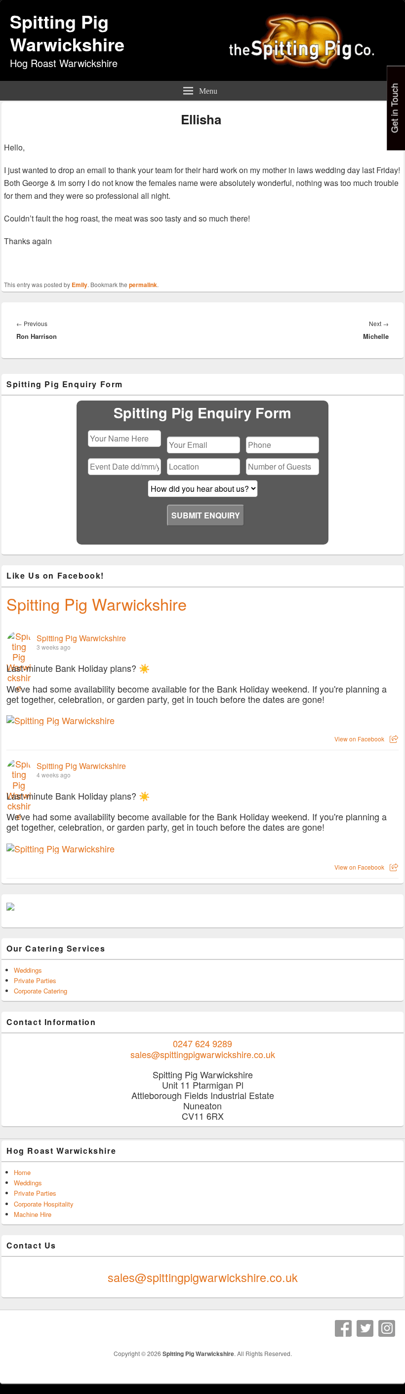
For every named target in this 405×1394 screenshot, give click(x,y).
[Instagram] (386, 1328)
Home (22, 1172)
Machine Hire (32, 1214)
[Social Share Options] (394, 738)
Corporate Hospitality (44, 1204)
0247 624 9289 (202, 1043)
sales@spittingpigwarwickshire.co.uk (202, 1054)
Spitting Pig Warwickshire (67, 32)
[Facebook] (343, 1328)
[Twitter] (365, 1328)
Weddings (28, 970)
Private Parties (35, 980)
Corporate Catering (40, 990)
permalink (143, 284)
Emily (79, 284)
